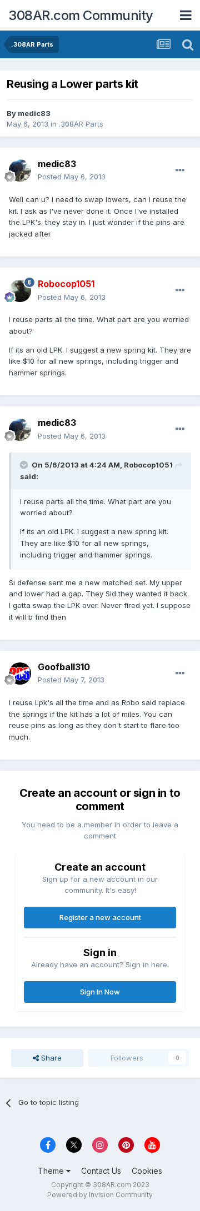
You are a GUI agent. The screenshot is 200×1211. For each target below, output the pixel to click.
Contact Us (101, 1170)
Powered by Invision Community (100, 1194)
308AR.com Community (80, 15)
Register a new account (100, 917)
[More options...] (180, 170)
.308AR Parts (81, 123)
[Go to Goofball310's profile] (20, 673)
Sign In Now (100, 991)
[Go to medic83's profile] (20, 170)
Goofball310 (64, 666)
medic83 (34, 113)
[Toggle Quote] (25, 464)
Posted (72, 176)
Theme (52, 1170)
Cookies (147, 1170)
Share (50, 1057)
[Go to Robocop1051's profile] (20, 291)
